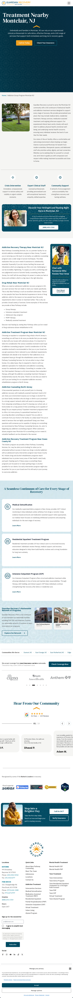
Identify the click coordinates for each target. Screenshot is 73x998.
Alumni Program (31, 913)
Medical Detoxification (34, 891)
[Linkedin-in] (14, 954)
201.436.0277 (10, 878)
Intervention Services (33, 888)
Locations (5, 862)
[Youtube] (10, 954)
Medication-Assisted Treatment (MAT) (33, 895)
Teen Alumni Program (57, 899)
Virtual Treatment (32, 907)
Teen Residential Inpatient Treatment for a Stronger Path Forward (59, 885)
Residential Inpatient (33, 899)
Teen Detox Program (56, 881)
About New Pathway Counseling (33, 867)
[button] (70, 969)
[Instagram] (7, 954)
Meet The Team (31, 871)
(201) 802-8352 (13, 875)
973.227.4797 (10, 893)
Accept (36, 985)
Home (4, 95)
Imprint (47, 995)
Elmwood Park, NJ (41, 652)
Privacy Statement (39, 995)
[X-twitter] (22, 954)
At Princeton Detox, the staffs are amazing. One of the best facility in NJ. (34, 741)
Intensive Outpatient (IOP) (35, 905)
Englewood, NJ (56, 652)
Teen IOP (52, 893)
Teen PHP (52, 890)
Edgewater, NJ (26, 652)
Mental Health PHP (56, 869)
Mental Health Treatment (58, 862)
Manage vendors (8, 979)
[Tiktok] (18, 954)
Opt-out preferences (29, 995)
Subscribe (12, 944)
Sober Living (30, 910)
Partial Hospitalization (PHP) (36, 902)
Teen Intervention (55, 878)
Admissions (30, 874)
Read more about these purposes (22, 979)
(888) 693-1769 (7, 900)
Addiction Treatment (33, 884)
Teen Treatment (55, 874)
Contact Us (29, 880)
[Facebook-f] (3, 954)
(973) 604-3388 (13, 890)
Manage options (36, 990)
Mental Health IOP (56, 866)
